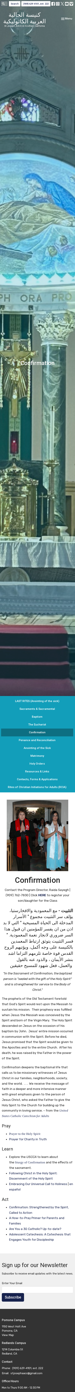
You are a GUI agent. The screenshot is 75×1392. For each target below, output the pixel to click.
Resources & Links (37, 771)
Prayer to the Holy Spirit (24, 1133)
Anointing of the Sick (37, 748)
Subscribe (13, 1297)
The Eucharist (37, 724)
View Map (8, 1335)
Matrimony (37, 755)
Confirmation (37, 732)
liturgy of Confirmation (30, 1162)
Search (15, 3)
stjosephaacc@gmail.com (26, 1373)
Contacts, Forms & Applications (37, 779)
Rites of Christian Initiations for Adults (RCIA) (37, 787)
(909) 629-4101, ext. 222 (36, 3)
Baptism (37, 716)
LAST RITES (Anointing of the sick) (37, 701)
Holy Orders (37, 763)
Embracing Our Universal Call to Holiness (38, 1184)
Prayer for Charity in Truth (28, 1139)
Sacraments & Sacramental (37, 709)
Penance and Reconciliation (37, 740)
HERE (42, 895)
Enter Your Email (12, 1283)
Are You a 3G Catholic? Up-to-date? (35, 1229)
